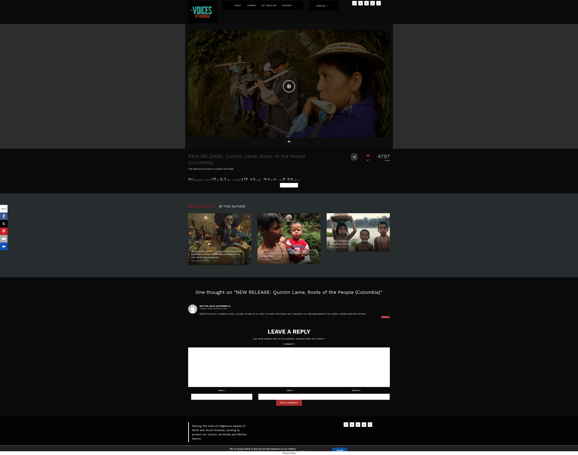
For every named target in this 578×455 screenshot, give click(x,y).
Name (221, 390)
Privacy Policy (289, 453)
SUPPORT (287, 5)
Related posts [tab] (201, 206)
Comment (289, 344)
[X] (4, 224)
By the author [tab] (232, 206)
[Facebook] (4, 216)
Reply (385, 317)
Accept (340, 450)
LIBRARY (251, 5)
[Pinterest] (4, 231)
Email (290, 390)
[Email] (4, 239)
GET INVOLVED (269, 5)
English (321, 6)
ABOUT (238, 5)
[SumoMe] (4, 246)
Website (356, 390)
